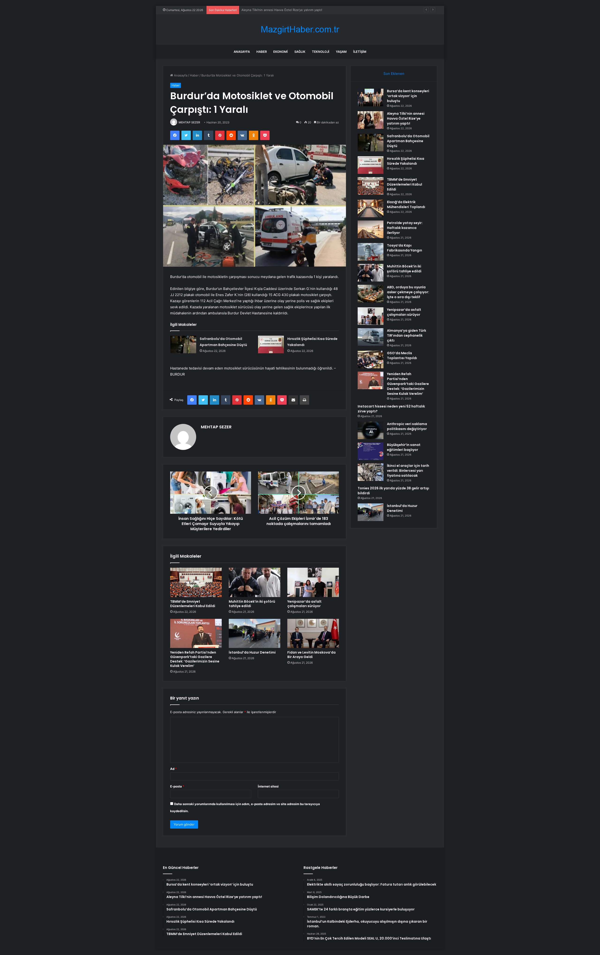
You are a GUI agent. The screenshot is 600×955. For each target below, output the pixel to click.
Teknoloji (320, 51)
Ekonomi (280, 51)
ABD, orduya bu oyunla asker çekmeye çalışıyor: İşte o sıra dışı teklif (408, 292)
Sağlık (299, 51)
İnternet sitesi (268, 786)
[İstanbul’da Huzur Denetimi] (254, 633)
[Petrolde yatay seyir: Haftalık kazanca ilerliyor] (370, 229)
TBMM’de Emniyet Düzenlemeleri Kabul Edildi (192, 603)
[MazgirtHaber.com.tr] (300, 29)
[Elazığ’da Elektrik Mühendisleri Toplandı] (370, 208)
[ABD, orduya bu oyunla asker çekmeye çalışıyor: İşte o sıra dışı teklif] (370, 293)
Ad (173, 769)
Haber (261, 51)
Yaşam (341, 51)
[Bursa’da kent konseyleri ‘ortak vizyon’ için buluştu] (370, 97)
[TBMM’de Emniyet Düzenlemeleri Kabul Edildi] (196, 582)
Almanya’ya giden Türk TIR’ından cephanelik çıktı (406, 335)
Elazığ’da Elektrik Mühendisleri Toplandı (406, 204)
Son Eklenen (393, 73)
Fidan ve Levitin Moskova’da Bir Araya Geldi (311, 654)
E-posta (177, 786)
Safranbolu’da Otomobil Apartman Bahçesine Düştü (278, 10)
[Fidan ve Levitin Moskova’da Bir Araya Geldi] (313, 633)
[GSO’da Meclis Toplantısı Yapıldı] (370, 359)
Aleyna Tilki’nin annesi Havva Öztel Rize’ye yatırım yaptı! (405, 118)
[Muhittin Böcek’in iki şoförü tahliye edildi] (254, 582)
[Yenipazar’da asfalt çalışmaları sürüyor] (313, 582)
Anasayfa (242, 51)
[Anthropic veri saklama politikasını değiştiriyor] (370, 430)
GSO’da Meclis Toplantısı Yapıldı (402, 355)
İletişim (359, 51)
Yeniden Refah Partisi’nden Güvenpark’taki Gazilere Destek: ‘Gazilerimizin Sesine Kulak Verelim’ (194, 659)
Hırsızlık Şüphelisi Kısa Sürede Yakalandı (405, 161)
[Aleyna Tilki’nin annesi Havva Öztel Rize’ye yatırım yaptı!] (370, 120)
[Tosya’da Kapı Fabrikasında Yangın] (370, 252)
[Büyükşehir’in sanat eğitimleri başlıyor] (370, 451)
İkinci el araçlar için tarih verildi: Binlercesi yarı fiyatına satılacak (408, 470)
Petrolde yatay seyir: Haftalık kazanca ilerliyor (405, 228)
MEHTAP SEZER (189, 122)
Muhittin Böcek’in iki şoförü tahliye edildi (252, 603)
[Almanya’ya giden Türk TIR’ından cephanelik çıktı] (370, 337)
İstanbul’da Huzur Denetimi (252, 652)
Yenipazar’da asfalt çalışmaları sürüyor (304, 603)
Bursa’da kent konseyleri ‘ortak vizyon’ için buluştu (408, 96)
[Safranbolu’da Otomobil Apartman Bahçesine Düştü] (183, 344)
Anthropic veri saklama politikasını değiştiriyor (407, 426)
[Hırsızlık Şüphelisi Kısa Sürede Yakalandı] (271, 344)
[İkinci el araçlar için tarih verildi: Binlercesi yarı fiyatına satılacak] (370, 472)
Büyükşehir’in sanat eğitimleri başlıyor (403, 447)
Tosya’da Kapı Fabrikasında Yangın (404, 248)
